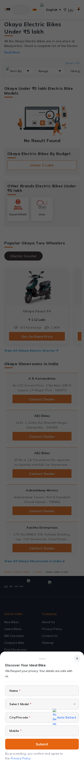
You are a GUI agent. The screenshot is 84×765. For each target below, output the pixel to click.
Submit (42, 744)
